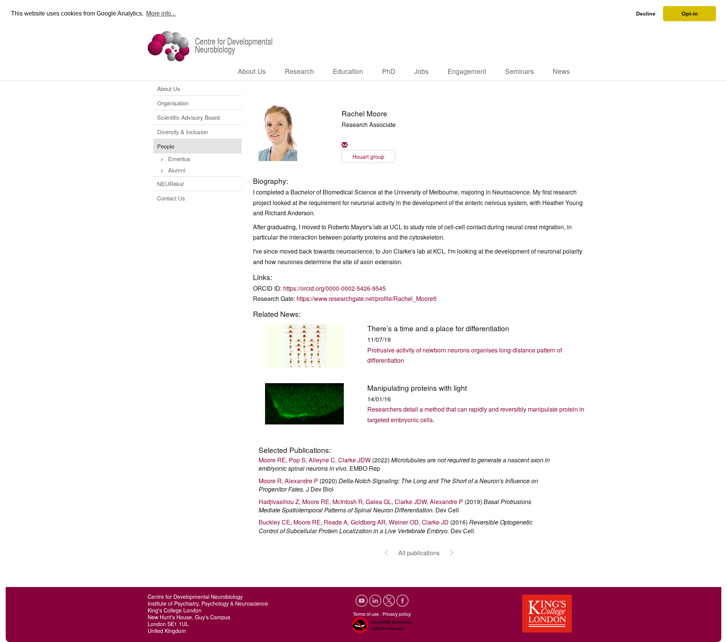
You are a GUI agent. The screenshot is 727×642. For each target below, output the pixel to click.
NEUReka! (170, 184)
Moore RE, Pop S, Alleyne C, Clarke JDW (315, 460)
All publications (419, 552)
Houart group (368, 156)
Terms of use (366, 614)
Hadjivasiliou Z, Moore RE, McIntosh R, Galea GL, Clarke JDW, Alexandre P (361, 501)
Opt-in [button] (690, 14)
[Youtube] (362, 600)
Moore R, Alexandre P (288, 480)
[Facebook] (402, 600)
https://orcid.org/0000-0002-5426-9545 (334, 288)
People (165, 146)
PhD (388, 71)
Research (299, 71)
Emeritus (179, 159)
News (561, 71)
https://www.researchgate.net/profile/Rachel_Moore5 (366, 298)
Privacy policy (396, 614)
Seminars (519, 71)
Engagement (467, 71)
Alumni (176, 170)
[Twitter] (389, 600)
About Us (252, 71)
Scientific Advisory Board (188, 117)
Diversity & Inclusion (182, 132)
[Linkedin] (376, 600)
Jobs (421, 71)
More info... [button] (161, 13)
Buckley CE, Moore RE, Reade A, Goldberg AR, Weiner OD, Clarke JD (354, 522)
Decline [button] (645, 14)
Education (348, 71)
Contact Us (171, 198)
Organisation (173, 103)
